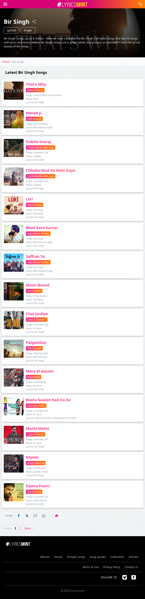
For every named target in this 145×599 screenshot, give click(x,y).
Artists (58, 557)
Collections (117, 557)
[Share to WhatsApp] (43, 515)
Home (6, 61)
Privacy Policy (111, 567)
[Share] (34, 21)
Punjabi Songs (76, 557)
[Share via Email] (35, 515)
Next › (28, 528)
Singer (28, 30)
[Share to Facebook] (18, 515)
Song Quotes (98, 557)
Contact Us (131, 567)
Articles (133, 557)
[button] (5, 4)
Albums (45, 557)
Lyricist (11, 30)
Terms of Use (90, 567)
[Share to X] (27, 515)
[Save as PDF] (56, 515)
